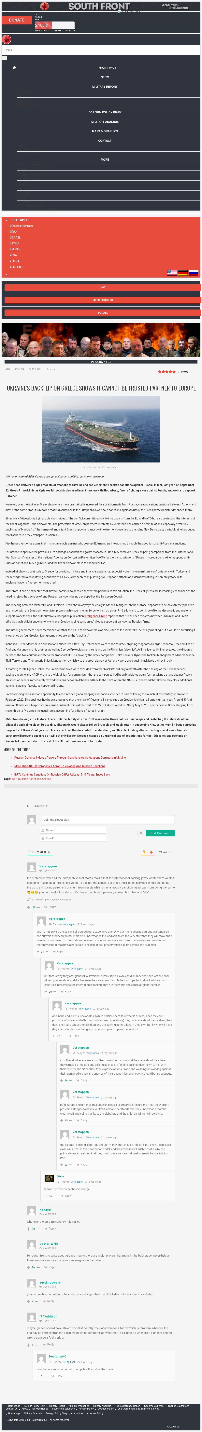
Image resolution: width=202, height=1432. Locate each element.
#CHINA (14, 261)
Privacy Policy (86, 1409)
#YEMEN (15, 249)
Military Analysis (105, 122)
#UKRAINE (15, 267)
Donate (16, 20)
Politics (23, 188)
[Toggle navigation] (4, 58)
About (22, 168)
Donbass (23, 102)
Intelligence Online (95, 616)
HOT (103, 287)
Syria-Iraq (25, 92)
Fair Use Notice (40, 1409)
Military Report (105, 87)
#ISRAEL (15, 237)
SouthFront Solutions (63, 1409)
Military (23, 185)
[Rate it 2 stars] (163, 372)
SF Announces (27, 175)
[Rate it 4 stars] (170, 372)
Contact (105, 141)
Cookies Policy (106, 1409)
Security (23, 202)
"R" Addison (69, 1362)
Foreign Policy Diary (34, 1406)
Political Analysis (30, 205)
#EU (8, 369)
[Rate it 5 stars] (174, 372)
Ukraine (22, 99)
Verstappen (69, 924)
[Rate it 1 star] (160, 372)
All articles (26, 172)
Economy (24, 192)
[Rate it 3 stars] (167, 372)
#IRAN (13, 231)
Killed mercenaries (79, 1406)
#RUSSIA (19, 369)
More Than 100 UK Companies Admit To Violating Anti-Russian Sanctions (59, 766)
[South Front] (6, 43)
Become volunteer (30, 153)
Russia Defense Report (127, 1406)
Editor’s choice (28, 182)
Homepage (14, 1406)
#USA (13, 255)
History (23, 195)
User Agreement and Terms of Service (44, 209)
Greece (46, 778)
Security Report (29, 178)
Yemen (21, 95)
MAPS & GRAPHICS (105, 131)
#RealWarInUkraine (21, 225)
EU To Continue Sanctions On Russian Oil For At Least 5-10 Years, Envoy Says (62, 774)
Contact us (25, 146)
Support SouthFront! (33, 165)
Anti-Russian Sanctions (26, 778)
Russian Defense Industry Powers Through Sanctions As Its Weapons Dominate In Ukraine (70, 757)
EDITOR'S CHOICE (103, 300)
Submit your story (31, 149)
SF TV (105, 77)
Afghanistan (26, 105)
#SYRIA (14, 243)
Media (21, 198)
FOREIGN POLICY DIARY (105, 112)
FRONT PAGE (107, 68)
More (105, 159)
